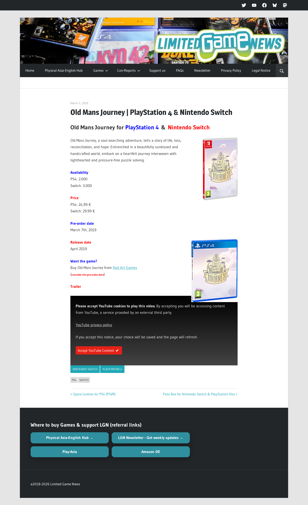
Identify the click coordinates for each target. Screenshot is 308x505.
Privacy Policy (231, 70)
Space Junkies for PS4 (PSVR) (94, 394)
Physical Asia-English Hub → (69, 437)
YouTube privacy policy (94, 325)
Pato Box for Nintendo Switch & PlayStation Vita (199, 394)
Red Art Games (125, 267)
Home (29, 70)
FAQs (180, 70)
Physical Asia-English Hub (64, 70)
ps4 (74, 380)
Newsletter (202, 70)
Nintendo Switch (85, 369)
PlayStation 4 (112, 369)
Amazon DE (150, 451)
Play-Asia (69, 451)
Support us (157, 70)
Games (98, 70)
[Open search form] (282, 70)
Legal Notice (261, 70)
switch (84, 380)
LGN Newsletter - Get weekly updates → (150, 437)
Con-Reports (126, 70)
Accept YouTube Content (96, 350)
